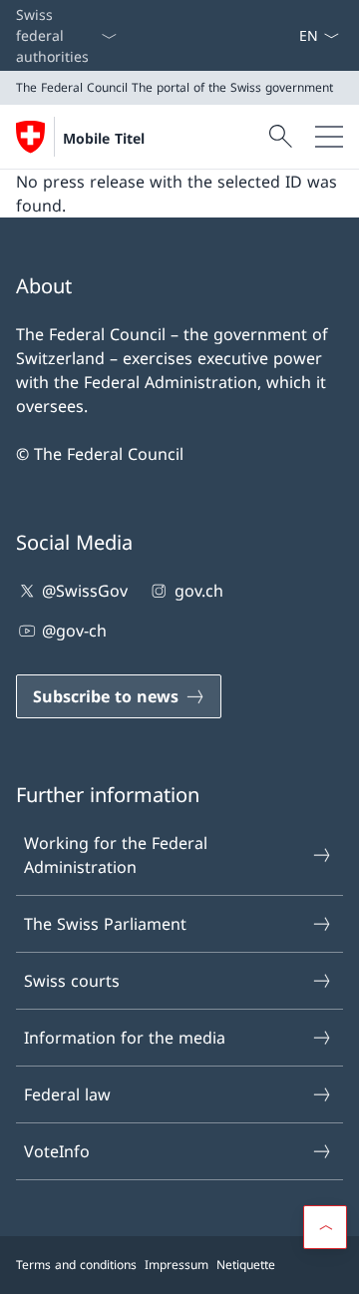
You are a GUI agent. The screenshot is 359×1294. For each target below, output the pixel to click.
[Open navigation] (329, 137)
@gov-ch (74, 631)
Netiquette (245, 1264)
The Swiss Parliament (105, 924)
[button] (325, 1227)
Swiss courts (72, 981)
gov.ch (198, 591)
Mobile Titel (104, 138)
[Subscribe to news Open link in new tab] (290, 35)
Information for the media (124, 1038)
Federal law (67, 1094)
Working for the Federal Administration (115, 855)
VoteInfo (57, 1151)
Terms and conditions (76, 1264)
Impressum (176, 1264)
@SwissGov (85, 591)
